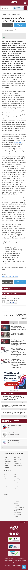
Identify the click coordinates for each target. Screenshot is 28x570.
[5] (5, 361)
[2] (5, 334)
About (5, 475)
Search (16, 499)
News (9, 14)
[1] (5, 328)
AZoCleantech (7, 461)
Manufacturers (18, 483)
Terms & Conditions (19, 507)
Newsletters (17, 501)
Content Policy (17, 512)
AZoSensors (17, 457)
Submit (24, 318)
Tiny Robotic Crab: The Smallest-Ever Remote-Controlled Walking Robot (14, 413)
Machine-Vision (16, 14)
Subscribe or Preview (13, 427)
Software (16, 477)
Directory (6, 485)
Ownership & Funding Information (17, 516)
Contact (16, 503)
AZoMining (6, 467)
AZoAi (15, 461)
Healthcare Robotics (6, 493)
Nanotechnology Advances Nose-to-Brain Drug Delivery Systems (18, 327)
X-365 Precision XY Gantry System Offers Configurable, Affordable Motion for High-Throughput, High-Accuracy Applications (18, 352)
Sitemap (16, 491)
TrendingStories (5, 322)
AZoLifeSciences (18, 465)
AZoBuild (6, 465)
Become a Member (19, 497)
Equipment (6, 481)
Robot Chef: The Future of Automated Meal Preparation (14, 405)
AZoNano (6, 459)
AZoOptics (6, 463)
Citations (5, 289)
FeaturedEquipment (22, 322)
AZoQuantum (17, 459)
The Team (16, 493)
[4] (5, 350)
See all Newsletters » (7, 448)
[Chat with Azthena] (24, 567)
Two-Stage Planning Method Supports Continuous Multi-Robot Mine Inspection (18, 342)
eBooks (5, 487)
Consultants (17, 487)
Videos (15, 475)
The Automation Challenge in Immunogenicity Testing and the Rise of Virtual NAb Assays (14, 397)
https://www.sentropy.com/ (10, 276)
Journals (6, 491)
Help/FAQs (16, 489)
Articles (6, 479)
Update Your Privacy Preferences (14, 565)
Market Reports (18, 479)
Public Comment (22, 314)
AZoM (5, 457)
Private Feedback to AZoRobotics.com (16, 316)
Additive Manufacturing (14, 425)
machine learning (18, 142)
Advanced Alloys (12, 433)
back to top (22, 522)
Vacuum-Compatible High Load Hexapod (17, 333)
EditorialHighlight (14, 322)
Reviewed (6, 38)
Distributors (17, 485)
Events (15, 481)
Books (5, 489)
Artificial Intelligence (13, 440)
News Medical (17, 463)
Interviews (6, 483)
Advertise (16, 505)
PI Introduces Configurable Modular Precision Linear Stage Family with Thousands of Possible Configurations (18, 363)
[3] (5, 341)
